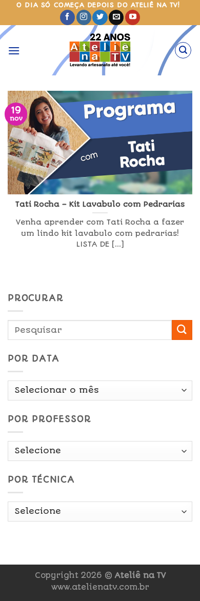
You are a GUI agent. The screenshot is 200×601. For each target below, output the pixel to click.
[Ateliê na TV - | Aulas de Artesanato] (100, 50)
